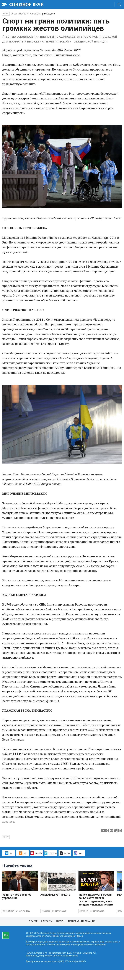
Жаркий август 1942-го (55, 894)
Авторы (60, 921)
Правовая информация (81, 921)
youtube (39, 853)
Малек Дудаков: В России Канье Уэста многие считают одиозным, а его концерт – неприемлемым (95, 899)
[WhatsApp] (120, 830)
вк (11, 853)
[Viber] (115, 830)
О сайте (33, 921)
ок (25, 853)
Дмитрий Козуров (46, 14)
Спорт (5, 13)
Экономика (8, 911)
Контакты (46, 921)
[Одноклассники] (107, 830)
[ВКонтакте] (103, 830)
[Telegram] (111, 830)
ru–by (67, 853)
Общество (45, 911)
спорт (5, 837)
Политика (84, 911)
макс (81, 853)
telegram (53, 853)
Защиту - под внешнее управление (16, 896)
